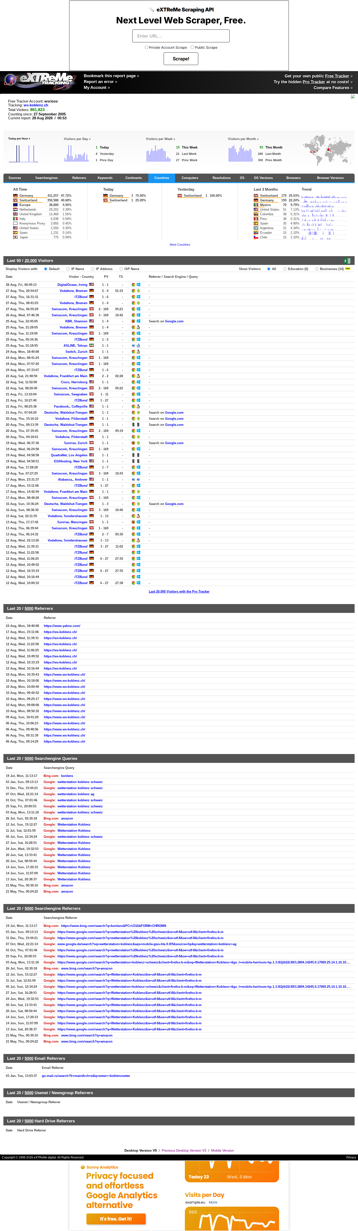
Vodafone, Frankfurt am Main (65, 376)
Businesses (331, 269)
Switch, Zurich (76, 352)
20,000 (31, 260)
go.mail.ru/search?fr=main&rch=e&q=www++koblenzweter (86, 1076)
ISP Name (131, 269)
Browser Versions (330, 178)
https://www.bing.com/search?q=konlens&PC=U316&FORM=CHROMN (113, 926)
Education (297, 269)
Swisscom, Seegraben (70, 394)
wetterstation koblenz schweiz (80, 782)
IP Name (77, 269)
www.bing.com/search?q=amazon (87, 968)
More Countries (180, 244)
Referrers (79, 178)
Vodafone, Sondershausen (67, 516)
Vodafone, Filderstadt (71, 418)
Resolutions (222, 178)
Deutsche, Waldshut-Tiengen (65, 412)
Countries (161, 178)
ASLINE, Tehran (75, 345)
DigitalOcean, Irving (72, 285)
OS (242, 178)
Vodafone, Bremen (73, 291)
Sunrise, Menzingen (72, 522)
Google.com (174, 321)
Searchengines (46, 178)
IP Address (104, 269)
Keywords (105, 178)
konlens (67, 776)
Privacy (351, 1157)
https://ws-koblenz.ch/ (60, 632)
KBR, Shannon (76, 321)
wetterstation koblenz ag (75, 794)
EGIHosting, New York (70, 461)
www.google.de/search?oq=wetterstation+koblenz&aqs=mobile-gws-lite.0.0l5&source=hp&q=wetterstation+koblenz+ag (146, 944)
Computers (190, 178)
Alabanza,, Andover (72, 479)
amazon (67, 818)
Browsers (293, 178)
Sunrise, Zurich (75, 443)
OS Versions (263, 178)
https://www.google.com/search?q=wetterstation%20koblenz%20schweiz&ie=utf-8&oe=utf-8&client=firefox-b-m (140, 932)
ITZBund (81, 297)
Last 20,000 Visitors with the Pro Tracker (179, 591)
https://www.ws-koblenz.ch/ (64, 674)
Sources (15, 178)
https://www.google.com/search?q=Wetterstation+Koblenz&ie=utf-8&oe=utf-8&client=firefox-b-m (129, 974)
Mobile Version (222, 1150)
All (273, 269)
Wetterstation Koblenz (74, 824)
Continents (133, 178)
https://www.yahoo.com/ (62, 626)
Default (53, 269)
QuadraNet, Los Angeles (69, 455)
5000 (29, 608)
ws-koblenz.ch (36, 105)
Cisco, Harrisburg (74, 382)
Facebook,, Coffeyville (70, 406)
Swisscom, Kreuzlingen (69, 309)
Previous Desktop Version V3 (184, 1150)
